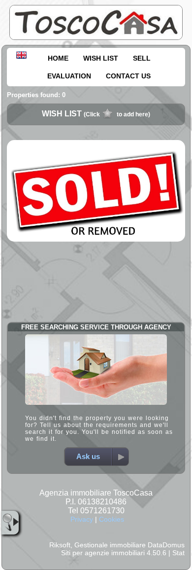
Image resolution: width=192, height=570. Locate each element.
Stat (178, 553)
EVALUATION (69, 76)
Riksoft (59, 545)
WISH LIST (100, 58)
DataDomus (166, 545)
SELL (142, 58)
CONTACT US (128, 76)
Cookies (111, 519)
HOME (58, 58)
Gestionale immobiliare (110, 545)
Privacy (81, 519)
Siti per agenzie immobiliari (103, 553)
